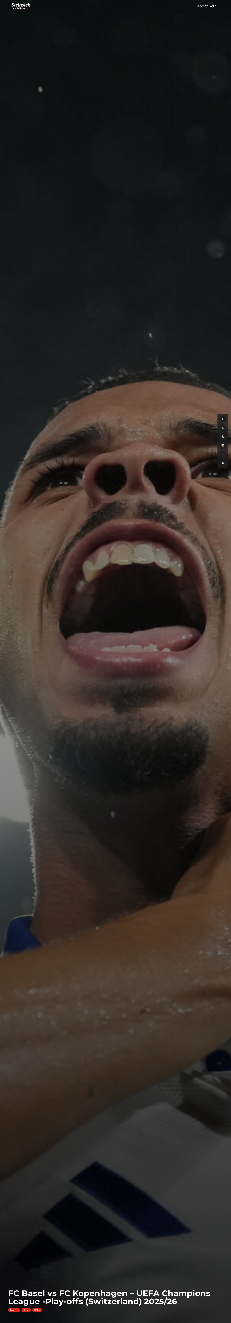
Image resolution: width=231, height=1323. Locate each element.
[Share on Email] (223, 445)
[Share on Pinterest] (223, 463)
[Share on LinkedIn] (223, 454)
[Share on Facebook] (223, 419)
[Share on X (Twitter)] (223, 427)
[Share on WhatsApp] (223, 436)
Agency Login (206, 6)
